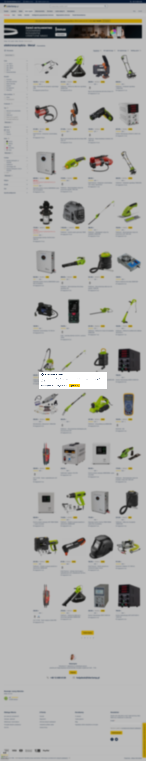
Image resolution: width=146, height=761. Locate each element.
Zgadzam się (74, 386)
